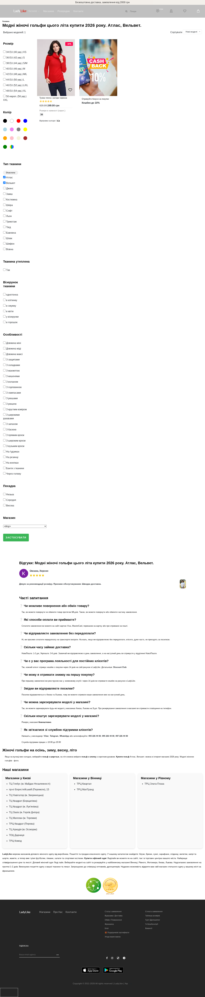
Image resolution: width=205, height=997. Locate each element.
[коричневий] (26, 138)
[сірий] (20, 130)
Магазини (48, 11)
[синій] (26, 121)
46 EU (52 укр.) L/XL (17, 85)
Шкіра (9, 205)
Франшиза (109, 924)
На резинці (12, 457)
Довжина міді (13, 348)
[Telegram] (124, 958)
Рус (130, 983)
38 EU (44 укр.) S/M (16, 63)
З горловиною (14, 387)
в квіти (10, 311)
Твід (8, 227)
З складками (13, 365)
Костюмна (11, 199)
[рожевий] (13, 138)
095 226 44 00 (108, 736)
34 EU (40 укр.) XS (16, 52)
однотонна (12, 294)
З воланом (12, 382)
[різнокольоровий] (13, 147)
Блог (107, 928)
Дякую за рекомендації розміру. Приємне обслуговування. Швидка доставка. (60, 584)
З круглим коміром (16, 409)
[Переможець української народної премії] (110, 886)
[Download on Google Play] (113, 970)
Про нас (58, 912)
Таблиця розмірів (152, 916)
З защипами (13, 359)
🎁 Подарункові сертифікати (117, 933)
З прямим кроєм (15, 435)
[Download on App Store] (90, 970)
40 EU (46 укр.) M (15, 68)
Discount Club (120, 667)
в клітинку (11, 300)
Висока (10, 505)
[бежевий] (20, 138)
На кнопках (12, 462)
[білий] (13, 121)
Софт (9, 210)
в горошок (11, 322)
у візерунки (12, 316)
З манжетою (13, 370)
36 (41, 114)
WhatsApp (64, 736)
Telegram (54, 736)
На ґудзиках (12, 451)
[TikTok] (118, 958)
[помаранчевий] (6, 138)
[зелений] (6, 147)
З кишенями (13, 376)
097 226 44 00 (122, 736)
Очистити (10, 173)
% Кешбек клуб (151, 924)
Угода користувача (113, 937)
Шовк (9, 238)
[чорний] (6, 121)
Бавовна (11, 232)
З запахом (12, 424)
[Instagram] (112, 958)
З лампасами (13, 392)
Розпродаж (63, 11)
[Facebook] (107, 958)
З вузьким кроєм (15, 446)
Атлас (9, 177)
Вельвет (10, 183)
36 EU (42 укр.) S (15, 57)
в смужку (11, 305)
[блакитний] (6, 130)
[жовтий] (26, 130)
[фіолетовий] (13, 130)
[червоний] (20, 121)
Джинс (9, 188)
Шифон (10, 243)
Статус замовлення (113, 911)
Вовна (9, 249)
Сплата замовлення (154, 911)
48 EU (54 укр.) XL (16, 91)
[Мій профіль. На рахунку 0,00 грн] (171, 11)
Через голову (13, 473)
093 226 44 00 (95, 736)
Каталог (33, 11)
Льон (9, 216)
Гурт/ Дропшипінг (152, 920)
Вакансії (148, 928)
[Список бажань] (184, 11)
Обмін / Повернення (113, 920)
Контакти (78, 11)
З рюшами (12, 398)
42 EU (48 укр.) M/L (16, 74)
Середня (11, 500)
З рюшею (11, 404)
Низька (10, 494)
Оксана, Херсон (39, 571)
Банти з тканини (15, 468)
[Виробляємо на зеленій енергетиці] (93, 885)
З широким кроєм (16, 440)
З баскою (11, 429)
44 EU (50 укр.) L (15, 79)
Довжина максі (14, 354)
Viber (46, 736)
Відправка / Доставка (113, 916)
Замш (9, 194)
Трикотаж (11, 221)
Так (8, 270)
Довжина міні (13, 343)
